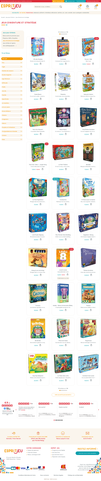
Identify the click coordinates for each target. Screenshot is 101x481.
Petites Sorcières (88, 270)
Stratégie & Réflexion (51, 12)
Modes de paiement (33, 450)
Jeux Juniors (68, 12)
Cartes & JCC (61, 12)
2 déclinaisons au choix (63, 278)
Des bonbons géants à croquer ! (38, 342)
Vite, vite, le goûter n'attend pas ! (89, 201)
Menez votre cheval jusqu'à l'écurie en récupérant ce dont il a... (46, 377)
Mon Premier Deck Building (63, 235)
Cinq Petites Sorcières (88, 129)
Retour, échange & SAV (33, 454)
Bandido (88, 164)
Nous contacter (44, 475)
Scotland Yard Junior (88, 375)
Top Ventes (22, 12)
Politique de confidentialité (75, 475)
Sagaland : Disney (88, 235)
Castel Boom (37, 94)
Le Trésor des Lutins (63, 375)
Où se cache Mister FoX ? (88, 377)
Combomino (63, 199)
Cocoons (37, 305)
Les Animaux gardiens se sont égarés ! (40, 307)
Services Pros (56, 452)
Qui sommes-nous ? (57, 454)
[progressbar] (63, 390)
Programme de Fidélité (58, 450)
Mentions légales (58, 475)
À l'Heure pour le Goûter (88, 199)
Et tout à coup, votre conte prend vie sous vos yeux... (69, 166)
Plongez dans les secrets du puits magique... (41, 201)
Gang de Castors (88, 94)
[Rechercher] (60, 6)
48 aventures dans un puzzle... (38, 236)
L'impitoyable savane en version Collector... (66, 307)
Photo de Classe (63, 340)
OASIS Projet (46, 479)
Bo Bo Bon (38, 340)
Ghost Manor (63, 129)
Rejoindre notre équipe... (59, 456)
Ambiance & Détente (38, 12)
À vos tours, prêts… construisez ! (38, 96)
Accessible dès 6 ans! (63, 272)
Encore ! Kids (88, 59)
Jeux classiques (77, 12)
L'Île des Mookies (38, 59)
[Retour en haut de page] (97, 476)
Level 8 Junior (63, 270)
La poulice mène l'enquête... (38, 131)
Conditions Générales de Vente (27, 475)
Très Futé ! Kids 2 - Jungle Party (38, 164)
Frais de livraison (32, 452)
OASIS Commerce (53, 479)
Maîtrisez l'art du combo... (63, 201)
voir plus (23, 410)
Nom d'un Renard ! (38, 129)
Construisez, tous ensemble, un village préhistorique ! (69, 96)
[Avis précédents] (16, 410)
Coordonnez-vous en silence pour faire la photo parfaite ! (70, 342)
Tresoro (88, 305)
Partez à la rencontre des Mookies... (39, 61)
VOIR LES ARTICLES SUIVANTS (63, 394)
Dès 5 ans (88, 61)
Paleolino (63, 94)
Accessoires (85, 12)
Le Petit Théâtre (63, 164)
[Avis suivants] (98, 410)
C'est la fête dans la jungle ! (38, 166)
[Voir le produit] (67, 274)
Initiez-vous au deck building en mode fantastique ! (68, 236)
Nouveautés (15, 12)
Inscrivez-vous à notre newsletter (87, 453)
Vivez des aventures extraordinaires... (90, 272)
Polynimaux (88, 340)
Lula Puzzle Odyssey (38, 235)
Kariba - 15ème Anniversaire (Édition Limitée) (63, 305)
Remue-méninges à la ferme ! (88, 342)
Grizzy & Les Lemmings (37, 270)
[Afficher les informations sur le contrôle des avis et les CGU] (13, 411)
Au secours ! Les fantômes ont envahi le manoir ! (68, 131)
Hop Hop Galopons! (38, 375)
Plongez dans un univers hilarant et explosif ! (41, 272)
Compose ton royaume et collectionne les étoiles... (68, 61)
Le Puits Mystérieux (38, 199)
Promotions (29, 12)
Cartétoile (63, 59)
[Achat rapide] (40, 64)
